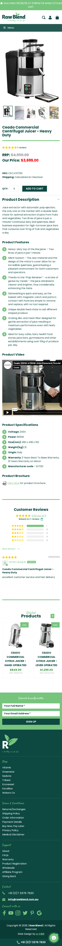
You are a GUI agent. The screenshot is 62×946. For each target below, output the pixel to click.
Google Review (39, 913)
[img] (9, 557)
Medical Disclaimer (13, 834)
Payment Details (12, 822)
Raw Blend (11, 21)
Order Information (13, 817)
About (5, 851)
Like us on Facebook (4, 913)
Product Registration (14, 863)
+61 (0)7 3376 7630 (33, 942)
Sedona (6, 776)
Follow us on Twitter (25, 913)
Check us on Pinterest (32, 913)
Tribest (6, 780)
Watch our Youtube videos (10, 913)
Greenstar (8, 771)
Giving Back (9, 876)
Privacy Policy (10, 830)
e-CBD (40, 934)
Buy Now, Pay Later (13, 826)
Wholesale (8, 868)
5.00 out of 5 (39, 515)
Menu (11, 27)
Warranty (8, 859)
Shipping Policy (11, 813)
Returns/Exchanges (13, 809)
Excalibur (7, 788)
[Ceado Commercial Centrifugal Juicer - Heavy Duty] (31, 70)
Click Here (13, 483)
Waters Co (8, 792)
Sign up (31, 721)
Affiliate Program (12, 872)
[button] (9, 147)
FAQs (5, 855)
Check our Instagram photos (17, 913)
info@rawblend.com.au (23, 899)
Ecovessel (8, 784)
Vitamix (6, 767)
